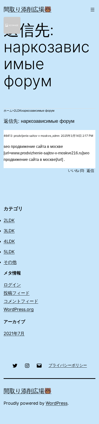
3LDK (9, 230)
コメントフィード (21, 301)
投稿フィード (17, 292)
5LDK (9, 251)
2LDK (17, 110)
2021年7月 (14, 333)
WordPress (57, 403)
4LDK (9, 241)
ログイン (12, 284)
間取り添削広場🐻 (27, 9)
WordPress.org (19, 309)
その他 (10, 262)
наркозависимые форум (37, 110)
